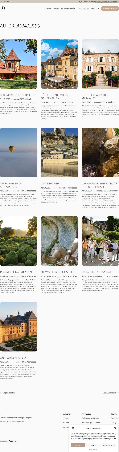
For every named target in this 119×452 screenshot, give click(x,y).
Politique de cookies (92, 449)
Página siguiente (111, 392)
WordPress (13, 440)
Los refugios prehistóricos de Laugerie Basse (99, 185)
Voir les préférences (109, 445)
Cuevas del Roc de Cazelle (57, 272)
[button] (115, 428)
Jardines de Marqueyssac (16, 272)
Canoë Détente (50, 183)
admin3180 (19, 99)
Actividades (31, 190)
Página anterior (7, 392)
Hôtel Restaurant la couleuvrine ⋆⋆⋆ (54, 96)
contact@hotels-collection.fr (106, 1)
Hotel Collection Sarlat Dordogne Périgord (16, 418)
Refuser (93, 445)
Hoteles (29, 99)
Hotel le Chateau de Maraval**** (94, 96)
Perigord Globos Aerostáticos (11, 185)
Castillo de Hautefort (14, 357)
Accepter (78, 445)
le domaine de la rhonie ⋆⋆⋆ (18, 95)
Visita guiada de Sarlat (96, 272)
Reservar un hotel (110, 9)
